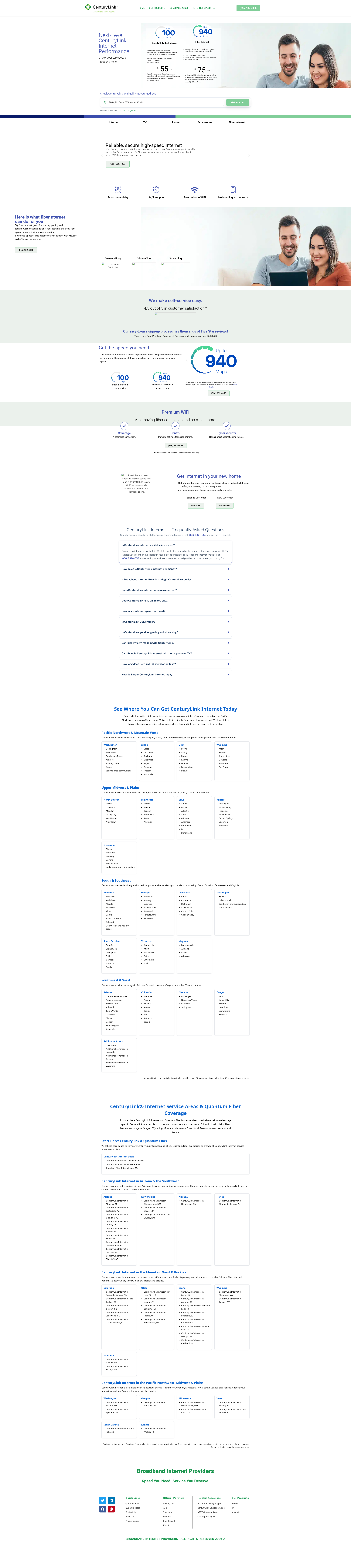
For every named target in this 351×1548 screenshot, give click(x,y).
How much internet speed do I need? (143, 611)
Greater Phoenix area (116, 996)
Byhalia (222, 896)
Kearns (184, 759)
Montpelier (149, 774)
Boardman (224, 1007)
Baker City (224, 999)
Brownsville (224, 1010)
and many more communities (120, 867)
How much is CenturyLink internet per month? (149, 568)
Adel (183, 814)
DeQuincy (186, 903)
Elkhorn (109, 849)
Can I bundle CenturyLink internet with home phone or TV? (157, 653)
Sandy (184, 752)
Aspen (147, 999)
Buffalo (222, 752)
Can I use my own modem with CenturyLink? (148, 642)
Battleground (112, 763)
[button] (102, 155)
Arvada (147, 1003)
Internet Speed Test (205, 8)
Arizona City (112, 1003)
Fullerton (110, 852)
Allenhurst (149, 896)
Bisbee (109, 1018)
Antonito (148, 1018)
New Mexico (112, 1045)
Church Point (187, 911)
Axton (184, 952)
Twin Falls (148, 752)
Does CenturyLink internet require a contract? (149, 590)
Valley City (111, 814)
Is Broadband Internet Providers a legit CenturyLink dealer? (157, 579)
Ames (184, 803)
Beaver (184, 770)
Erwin (146, 963)
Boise (146, 748)
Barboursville (187, 945)
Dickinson (110, 807)
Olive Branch (225, 900)
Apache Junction (113, 999)
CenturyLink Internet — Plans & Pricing (125, 1160)
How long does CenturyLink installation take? (149, 664)
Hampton (110, 963)
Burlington (224, 803)
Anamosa (185, 821)
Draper (184, 763)
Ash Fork (110, 1007)
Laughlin (185, 1003)
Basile (184, 896)
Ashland (110, 922)
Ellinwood (223, 825)
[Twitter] (102, 1500)
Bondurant (186, 832)
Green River (224, 756)
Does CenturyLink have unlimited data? (145, 600)
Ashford (110, 759)
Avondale (110, 1029)
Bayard (109, 859)
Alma (108, 911)
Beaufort (110, 945)
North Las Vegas (189, 999)
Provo (184, 748)
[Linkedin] (111, 1500)
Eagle (146, 763)
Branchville (111, 948)
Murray (184, 756)
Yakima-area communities (118, 770)
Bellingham (111, 748)
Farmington (187, 767)
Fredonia (223, 810)
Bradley (110, 967)
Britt (183, 829)
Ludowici (148, 903)
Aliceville (110, 907)
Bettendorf (186, 825)
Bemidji (147, 803)
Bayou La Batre (113, 918)
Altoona (185, 818)
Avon (146, 818)
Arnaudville (186, 907)
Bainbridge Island (114, 756)
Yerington (186, 1007)
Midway (147, 900)
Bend (221, 996)
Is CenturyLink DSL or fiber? (138, 621)
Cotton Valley (187, 914)
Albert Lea (149, 814)
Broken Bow (112, 863)
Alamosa (148, 996)
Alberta (109, 903)
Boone (184, 807)
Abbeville (110, 896)
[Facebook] (102, 1509)
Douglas (223, 759)
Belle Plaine (224, 814)
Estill (108, 956)
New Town (111, 821)
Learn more (35, 239)
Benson (147, 810)
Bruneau (148, 767)
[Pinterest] (111, 1509)
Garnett (109, 959)
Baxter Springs (226, 818)
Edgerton (223, 821)
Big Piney (223, 767)
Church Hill (149, 959)
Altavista (185, 956)
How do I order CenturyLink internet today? (148, 674)
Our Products (157, 8)
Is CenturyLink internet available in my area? (148, 545)
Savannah (148, 911)
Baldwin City (225, 807)
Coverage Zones (179, 8)
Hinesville (148, 918)
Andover (148, 821)
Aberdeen (111, 752)
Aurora (147, 1007)
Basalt (147, 1021)
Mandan (110, 810)
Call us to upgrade (127, 110)
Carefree (110, 1014)
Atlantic (185, 810)
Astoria (222, 1003)
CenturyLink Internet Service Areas (123, 1164)
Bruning (110, 856)
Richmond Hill (150, 907)
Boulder (147, 1010)
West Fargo (111, 818)
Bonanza (223, 1014)
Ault (146, 1014)
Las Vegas (186, 996)
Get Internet (237, 102)
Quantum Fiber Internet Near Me (122, 1168)
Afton (221, 748)
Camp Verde (112, 1010)
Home (141, 8)
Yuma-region (112, 1025)
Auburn (109, 767)
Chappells (111, 952)
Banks (109, 914)
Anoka (147, 807)
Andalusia (111, 900)
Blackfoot (148, 759)
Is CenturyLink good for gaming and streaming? (150, 632)
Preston (147, 770)
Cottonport (186, 900)
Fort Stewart (149, 914)
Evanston (223, 763)
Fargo (109, 803)
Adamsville (149, 945)
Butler (147, 956)
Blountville (149, 952)
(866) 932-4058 (197, 535)
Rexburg (148, 756)
